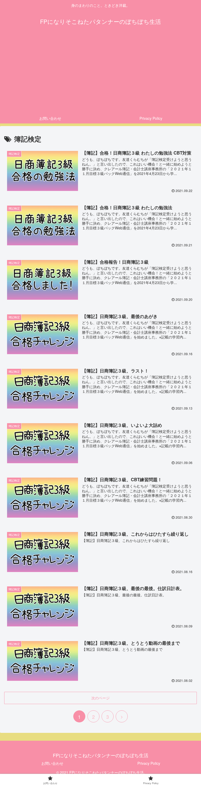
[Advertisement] (100, 73)
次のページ (100, 697)
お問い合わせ (52, 763)
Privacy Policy (148, 763)
